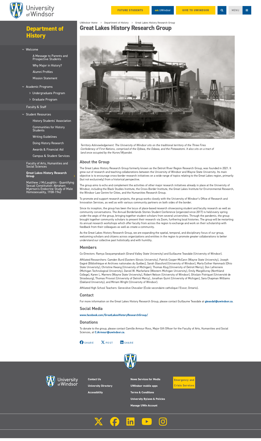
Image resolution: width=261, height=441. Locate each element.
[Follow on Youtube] (146, 424)
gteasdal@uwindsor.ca (219, 301)
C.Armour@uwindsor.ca (109, 332)
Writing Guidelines (45, 137)
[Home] (32, 10)
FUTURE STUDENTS (130, 10)
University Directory (100, 386)
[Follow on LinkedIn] (130, 424)
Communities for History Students (49, 128)
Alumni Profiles (43, 72)
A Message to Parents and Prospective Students (50, 57)
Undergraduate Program (49, 93)
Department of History (44, 32)
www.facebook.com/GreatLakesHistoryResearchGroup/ (114, 315)
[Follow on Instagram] (163, 424)
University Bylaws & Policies (147, 399)
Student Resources (38, 114)
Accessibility (95, 392)
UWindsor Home (88, 22)
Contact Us (94, 379)
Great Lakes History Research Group (46, 174)
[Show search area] (222, 10)
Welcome (32, 49)
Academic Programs (39, 87)
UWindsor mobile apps (143, 386)
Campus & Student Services (51, 156)
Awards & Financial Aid (48, 149)
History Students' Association (52, 121)
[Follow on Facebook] (115, 424)
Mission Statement (45, 78)
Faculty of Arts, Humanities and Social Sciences (47, 165)
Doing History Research (48, 143)
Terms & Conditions (142, 392)
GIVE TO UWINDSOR (195, 10)
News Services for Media (145, 379)
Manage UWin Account (143, 405)
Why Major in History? (47, 65)
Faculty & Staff (36, 107)
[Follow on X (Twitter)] (98, 424)
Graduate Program (45, 99)
